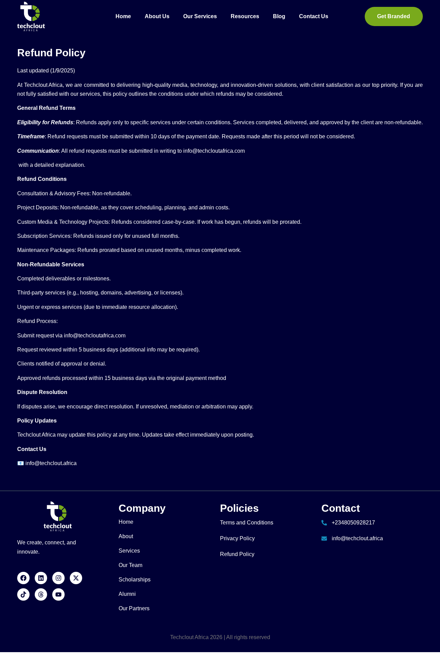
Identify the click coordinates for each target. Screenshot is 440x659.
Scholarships (135, 579)
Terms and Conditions (246, 522)
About (126, 536)
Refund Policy (237, 554)
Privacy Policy (237, 538)
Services (129, 551)
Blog (279, 16)
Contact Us (313, 16)
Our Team (130, 565)
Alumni (127, 594)
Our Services (200, 16)
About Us (157, 16)
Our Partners (134, 608)
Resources (245, 16)
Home (123, 16)
